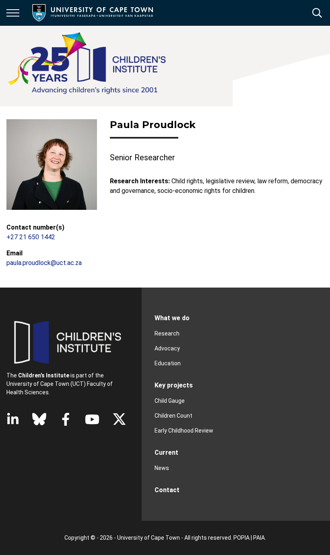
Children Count (173, 415)
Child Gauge (170, 401)
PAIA (259, 537)
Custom (39, 419)
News (162, 468)
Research (167, 333)
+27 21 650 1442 (30, 237)
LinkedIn (13, 419)
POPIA (241, 537)
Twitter (119, 419)
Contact (167, 490)
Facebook (66, 419)
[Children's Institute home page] (90, 66)
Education (168, 363)
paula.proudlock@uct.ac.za (44, 263)
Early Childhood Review (184, 430)
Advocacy (167, 348)
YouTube (92, 419)
